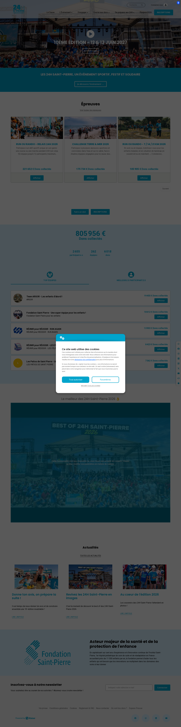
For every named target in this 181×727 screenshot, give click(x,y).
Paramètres (105, 379)
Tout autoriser (75, 379)
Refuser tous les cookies (90, 386)
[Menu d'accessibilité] (178, 2)
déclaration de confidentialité (85, 360)
